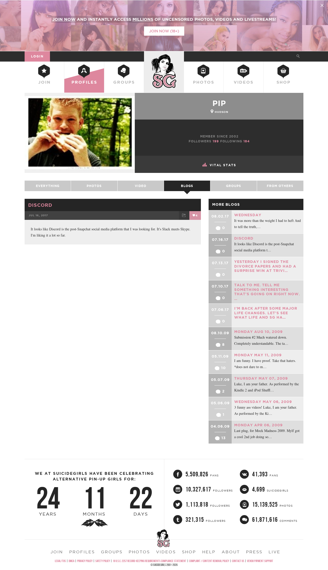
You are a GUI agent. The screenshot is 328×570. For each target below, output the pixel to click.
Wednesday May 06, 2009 (263, 402)
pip (219, 103)
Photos (203, 82)
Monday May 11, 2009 (258, 355)
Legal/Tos (60, 561)
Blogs (187, 186)
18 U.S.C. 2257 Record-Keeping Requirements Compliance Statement (149, 561)
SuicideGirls (164, 56)
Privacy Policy (85, 561)
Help (209, 551)
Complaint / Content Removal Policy (209, 561)
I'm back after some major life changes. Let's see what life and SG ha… (265, 312)
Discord (40, 205)
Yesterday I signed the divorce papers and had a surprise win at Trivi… (265, 266)
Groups (124, 82)
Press (254, 551)
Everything (47, 186)
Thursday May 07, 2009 (261, 378)
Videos (243, 82)
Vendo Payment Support (260, 561)
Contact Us (238, 561)
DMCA (71, 561)
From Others (280, 186)
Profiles (84, 82)
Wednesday (247, 215)
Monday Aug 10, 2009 (258, 332)
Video (140, 186)
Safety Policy (102, 561)
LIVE (274, 551)
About (231, 551)
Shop (283, 82)
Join (44, 82)
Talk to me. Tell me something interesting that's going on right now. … (267, 292)
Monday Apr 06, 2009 (258, 425)
